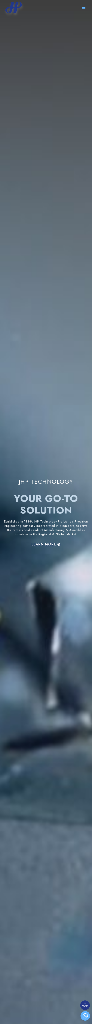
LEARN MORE (44, 544)
